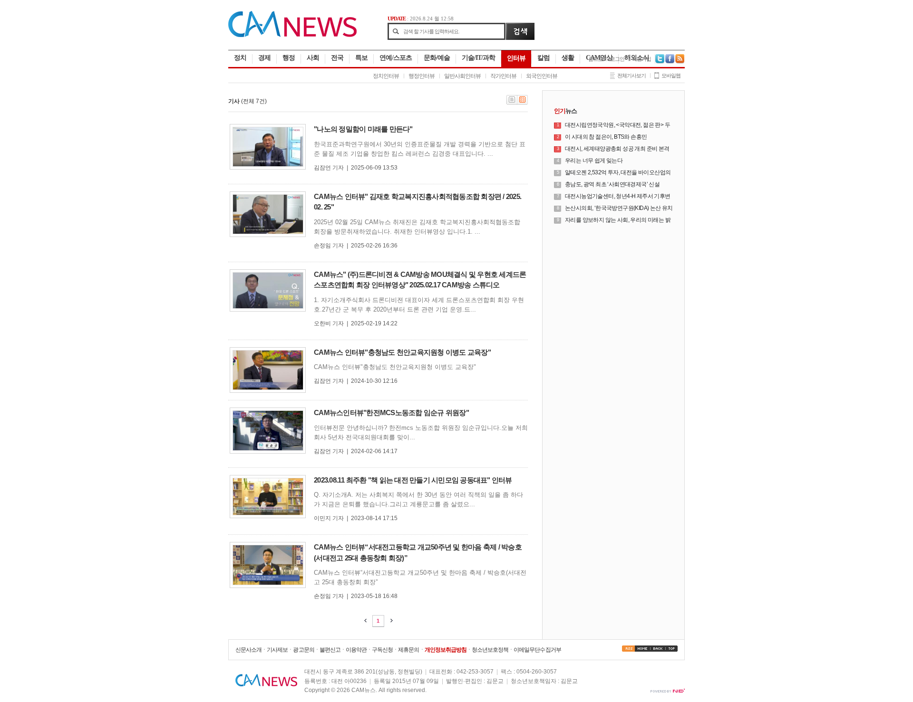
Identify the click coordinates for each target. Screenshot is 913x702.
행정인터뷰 (421, 76)
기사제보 (277, 649)
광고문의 (303, 649)
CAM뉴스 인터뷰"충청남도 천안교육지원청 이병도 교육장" (402, 352)
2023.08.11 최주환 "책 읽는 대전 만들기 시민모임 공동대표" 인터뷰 (413, 480)
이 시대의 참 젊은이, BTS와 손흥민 (606, 136)
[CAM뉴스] (292, 35)
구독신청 (382, 649)
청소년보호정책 (490, 649)
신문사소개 (248, 649)
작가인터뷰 (503, 76)
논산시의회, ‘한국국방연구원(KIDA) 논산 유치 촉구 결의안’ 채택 (619, 208)
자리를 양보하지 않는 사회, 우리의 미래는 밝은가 (617, 220)
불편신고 (330, 649)
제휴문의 (408, 649)
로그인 (617, 59)
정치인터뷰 (386, 76)
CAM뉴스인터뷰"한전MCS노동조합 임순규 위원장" (391, 412)
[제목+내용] (522, 102)
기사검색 (519, 31)
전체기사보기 (631, 75)
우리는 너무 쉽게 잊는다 (593, 160)
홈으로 (595, 59)
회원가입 (641, 59)
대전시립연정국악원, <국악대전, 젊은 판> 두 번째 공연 (617, 125)
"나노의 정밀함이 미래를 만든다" (363, 129)
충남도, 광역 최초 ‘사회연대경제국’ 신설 (612, 184)
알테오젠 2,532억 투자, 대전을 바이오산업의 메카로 (617, 173)
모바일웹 (670, 75)
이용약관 (356, 649)
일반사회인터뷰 (462, 76)
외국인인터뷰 (541, 76)
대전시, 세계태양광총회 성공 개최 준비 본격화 (617, 149)
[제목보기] (511, 102)
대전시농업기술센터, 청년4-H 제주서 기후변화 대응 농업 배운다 (617, 196)
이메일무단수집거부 (537, 649)
